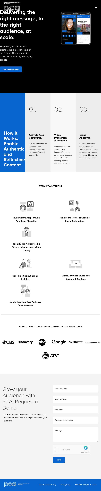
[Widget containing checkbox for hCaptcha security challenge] (71, 449)
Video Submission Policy (47, 485)
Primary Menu (96, 7)
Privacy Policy (65, 485)
